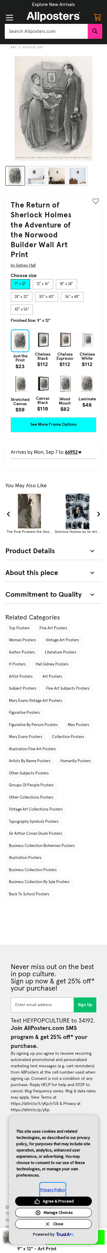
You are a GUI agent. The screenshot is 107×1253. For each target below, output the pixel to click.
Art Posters (52, 677)
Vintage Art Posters (62, 640)
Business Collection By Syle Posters (39, 882)
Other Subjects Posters (29, 773)
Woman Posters (22, 640)
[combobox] (46, 31)
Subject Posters (22, 689)
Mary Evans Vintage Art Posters (35, 701)
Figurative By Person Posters (33, 725)
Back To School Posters (29, 894)
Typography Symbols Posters (34, 822)
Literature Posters (60, 652)
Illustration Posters (25, 858)
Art (14, 47)
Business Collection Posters (33, 870)
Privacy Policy (52, 1189)
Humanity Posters (75, 761)
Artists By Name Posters (30, 761)
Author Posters (22, 652)
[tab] (20, 284)
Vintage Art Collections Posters (36, 809)
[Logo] (53, 17)
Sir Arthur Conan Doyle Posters (35, 834)
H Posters (17, 664)
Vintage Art (33, 47)
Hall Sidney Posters (52, 664)
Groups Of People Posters (31, 785)
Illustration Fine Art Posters (32, 749)
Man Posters (78, 725)
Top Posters (19, 628)
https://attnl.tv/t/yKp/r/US (35, 1104)
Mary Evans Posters (25, 737)
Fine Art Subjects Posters (67, 689)
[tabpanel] (53, 370)
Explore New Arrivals (53, 4)
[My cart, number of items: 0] (97, 16)
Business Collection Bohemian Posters (42, 846)
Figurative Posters (24, 713)
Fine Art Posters (53, 628)
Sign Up (85, 1005)
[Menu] (9, 17)
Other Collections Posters (31, 798)
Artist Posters (21, 677)
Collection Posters (68, 737)
